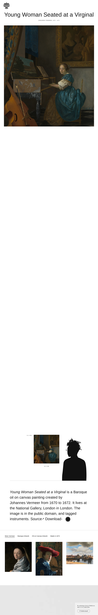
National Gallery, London (35, 508)
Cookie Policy (86, 607)
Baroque (80, 492)
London (66, 508)
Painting (38, 497)
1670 (53, 502)
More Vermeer (10, 536)
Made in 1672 (55, 536)
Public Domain (45, 513)
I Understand (83, 611)
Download (53, 519)
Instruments (19, 519)
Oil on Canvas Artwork (39, 536)
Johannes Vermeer (45, 20)
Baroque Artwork (23, 536)
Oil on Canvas (20, 497)
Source (36, 519)
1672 (66, 502)
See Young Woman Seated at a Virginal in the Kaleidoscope (68, 519)
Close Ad (88, 372)
